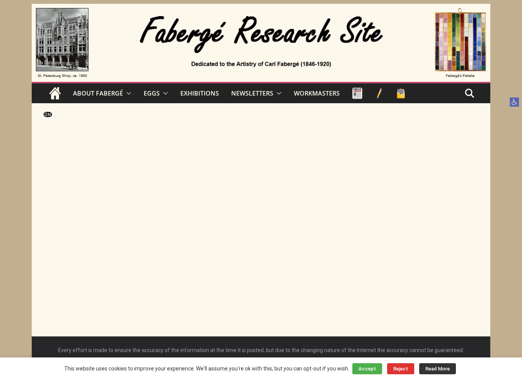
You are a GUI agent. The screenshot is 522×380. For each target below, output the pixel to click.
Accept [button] (367, 369)
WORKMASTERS (317, 93)
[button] (514, 102)
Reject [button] (400, 369)
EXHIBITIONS (199, 93)
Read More (437, 369)
